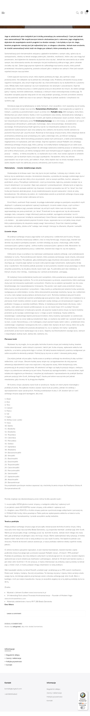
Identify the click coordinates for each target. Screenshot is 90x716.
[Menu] (86, 692)
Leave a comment (14, 613)
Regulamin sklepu (13, 655)
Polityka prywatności (14, 661)
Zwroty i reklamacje (13, 658)
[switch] (83, 707)
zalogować (17, 626)
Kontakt (9, 665)
